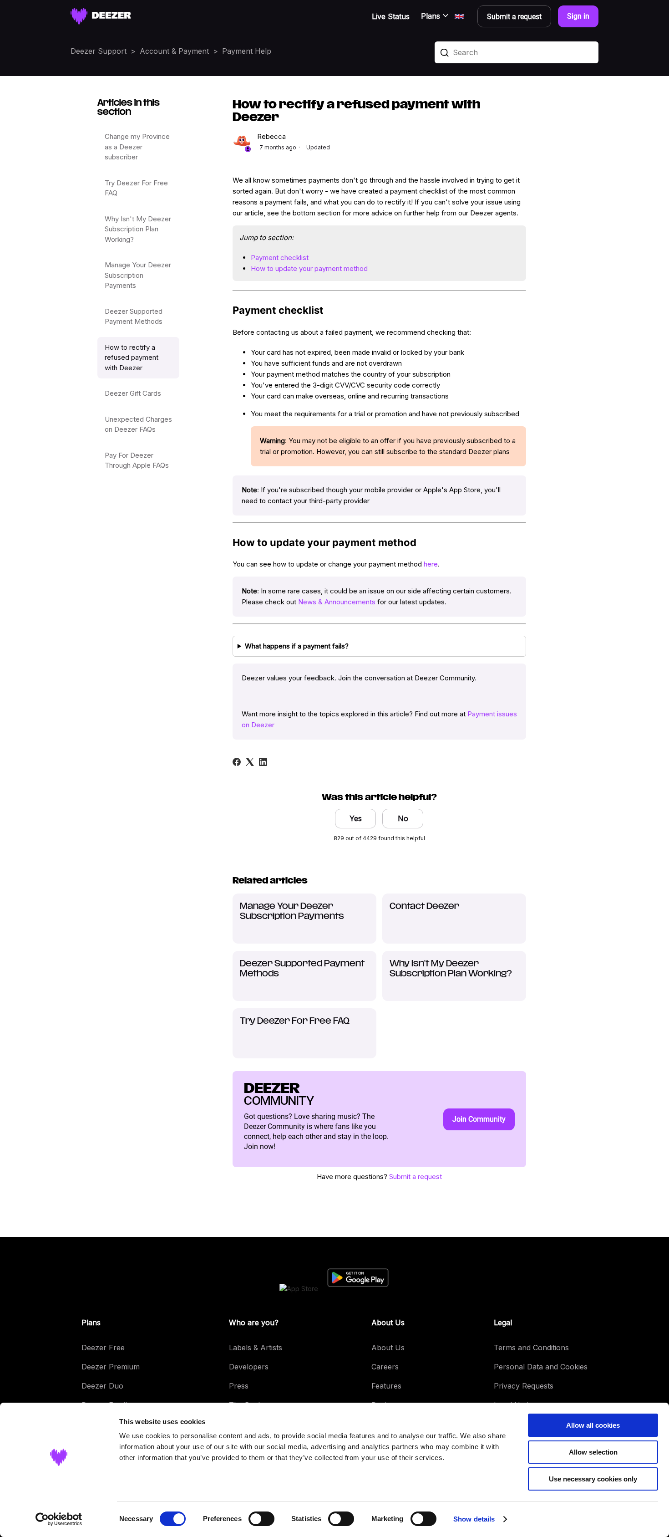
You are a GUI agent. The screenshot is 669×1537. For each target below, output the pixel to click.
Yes (356, 818)
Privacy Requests (523, 1385)
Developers (249, 1366)
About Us (388, 1347)
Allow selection (593, 1452)
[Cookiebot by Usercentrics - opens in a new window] (59, 1519)
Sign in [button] (578, 16)
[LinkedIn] (263, 762)
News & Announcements (336, 601)
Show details (474, 1519)
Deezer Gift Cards (133, 393)
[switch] (261, 1518)
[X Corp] (250, 762)
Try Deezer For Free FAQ (136, 188)
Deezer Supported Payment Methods (133, 316)
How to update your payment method (309, 268)
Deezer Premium (110, 1366)
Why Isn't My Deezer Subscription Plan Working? (138, 229)
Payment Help (246, 51)
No (403, 818)
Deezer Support (99, 51)
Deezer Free (103, 1347)
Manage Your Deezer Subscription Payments (138, 275)
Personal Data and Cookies (541, 1366)
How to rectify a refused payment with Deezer (131, 357)
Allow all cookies (593, 1425)
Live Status (391, 16)
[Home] (101, 16)
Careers (385, 1366)
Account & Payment (174, 51)
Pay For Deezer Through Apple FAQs (137, 460)
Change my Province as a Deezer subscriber (137, 146)
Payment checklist (280, 257)
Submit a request (415, 1176)
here (431, 564)
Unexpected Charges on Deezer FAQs (138, 424)
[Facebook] (237, 762)
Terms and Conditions (531, 1347)
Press (238, 1385)
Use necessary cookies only (593, 1479)
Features (386, 1385)
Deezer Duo (102, 1385)
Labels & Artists (255, 1347)
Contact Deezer (424, 906)
